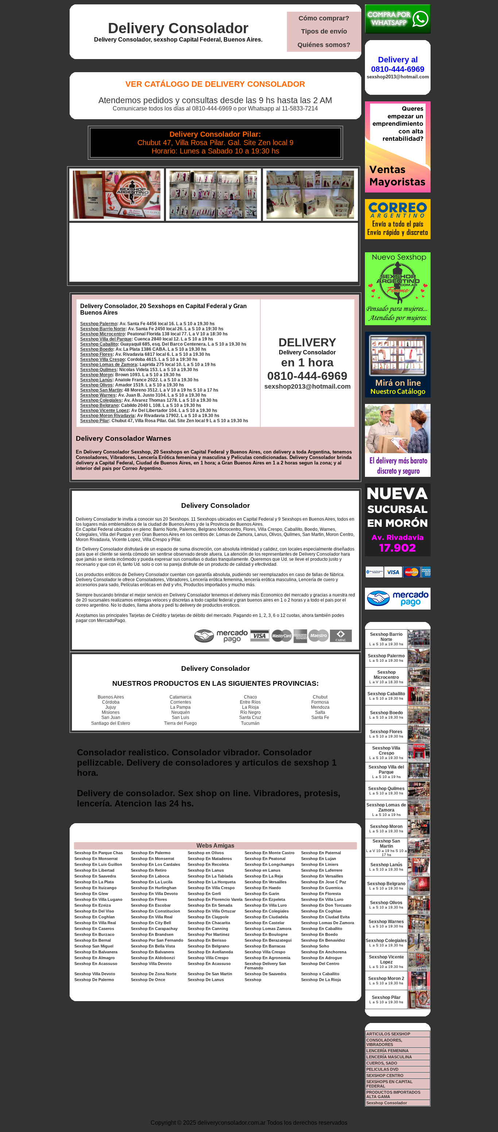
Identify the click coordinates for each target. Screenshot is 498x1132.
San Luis (180, 717)
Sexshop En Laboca (150, 876)
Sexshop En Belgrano (208, 946)
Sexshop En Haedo (263, 888)
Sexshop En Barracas (265, 946)
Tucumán (250, 723)
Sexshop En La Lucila (151, 882)
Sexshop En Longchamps (269, 864)
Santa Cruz (250, 717)
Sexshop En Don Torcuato (326, 905)
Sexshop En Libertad (94, 870)
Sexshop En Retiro (149, 870)
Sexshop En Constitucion (155, 911)
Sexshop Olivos (96, 385)
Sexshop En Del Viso (94, 911)
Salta (320, 712)
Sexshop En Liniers (319, 864)
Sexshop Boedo (96, 349)
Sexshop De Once (148, 979)
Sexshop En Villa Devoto (154, 893)
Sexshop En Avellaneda (210, 952)
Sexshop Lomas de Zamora (108, 364)
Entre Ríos (250, 702)
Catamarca (180, 697)
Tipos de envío (324, 31)
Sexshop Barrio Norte (102, 328)
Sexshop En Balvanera (95, 952)
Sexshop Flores (96, 354)
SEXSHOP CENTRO (385, 1075)
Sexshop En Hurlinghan (153, 888)
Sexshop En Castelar (264, 923)
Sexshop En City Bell (151, 923)
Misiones (111, 712)
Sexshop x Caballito (320, 974)
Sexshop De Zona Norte (153, 974)
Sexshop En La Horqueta (212, 882)
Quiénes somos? (323, 44)
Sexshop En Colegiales (267, 911)
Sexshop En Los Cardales (155, 864)
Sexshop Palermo (98, 323)
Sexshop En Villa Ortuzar (212, 911)
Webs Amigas (215, 846)
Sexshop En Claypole (208, 917)
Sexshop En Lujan (318, 858)
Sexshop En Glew (91, 893)
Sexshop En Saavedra (95, 876)
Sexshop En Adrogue (321, 958)
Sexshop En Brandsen (152, 934)
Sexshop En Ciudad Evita (325, 917)
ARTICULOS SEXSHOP (388, 1034)
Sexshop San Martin (101, 390)
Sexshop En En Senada (210, 905)
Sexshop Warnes (98, 395)
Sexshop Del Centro (320, 963)
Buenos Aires (111, 697)
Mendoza (320, 707)
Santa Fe (320, 717)
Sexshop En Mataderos (210, 858)
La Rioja (250, 707)
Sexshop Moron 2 (386, 978)
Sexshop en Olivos (206, 853)
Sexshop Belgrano (99, 405)
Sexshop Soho (315, 946)
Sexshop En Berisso (207, 940)
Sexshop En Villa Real (151, 917)
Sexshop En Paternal (321, 853)
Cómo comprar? (324, 18)
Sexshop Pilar (94, 420)
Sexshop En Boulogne (266, 934)
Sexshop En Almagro (94, 958)
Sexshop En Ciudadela (266, 917)
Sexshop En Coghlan (321, 911)
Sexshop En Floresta (321, 893)
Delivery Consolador (178, 28)
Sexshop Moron (96, 374)
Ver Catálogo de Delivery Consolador (215, 84)
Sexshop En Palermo (151, 853)
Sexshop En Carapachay (154, 928)
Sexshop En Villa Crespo (211, 888)
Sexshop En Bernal (92, 940)
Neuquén (180, 712)
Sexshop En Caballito (321, 928)
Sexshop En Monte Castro (270, 853)
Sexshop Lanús (96, 379)
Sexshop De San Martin (210, 974)
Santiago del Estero (110, 723)
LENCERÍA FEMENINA (387, 1051)
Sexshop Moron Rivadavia (107, 415)
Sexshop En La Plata (94, 882)
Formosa (320, 702)
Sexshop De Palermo (94, 979)
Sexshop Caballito (99, 344)
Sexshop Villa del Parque (106, 339)
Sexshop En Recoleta (208, 864)
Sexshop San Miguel (93, 946)
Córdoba (111, 702)
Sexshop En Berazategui (268, 940)
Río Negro (250, 712)
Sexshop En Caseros (94, 928)
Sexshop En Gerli (204, 893)
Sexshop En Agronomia (267, 958)
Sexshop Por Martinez (209, 934)
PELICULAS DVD (382, 1069)
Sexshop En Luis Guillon (98, 864)
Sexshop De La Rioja (321, 979)
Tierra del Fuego (180, 723)
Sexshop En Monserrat (96, 858)
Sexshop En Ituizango (95, 888)
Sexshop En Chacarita (209, 923)
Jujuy (110, 707)
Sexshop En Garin (262, 893)
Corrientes (180, 702)
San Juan (110, 717)
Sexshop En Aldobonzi (153, 958)
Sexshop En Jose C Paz (323, 882)
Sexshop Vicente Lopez (104, 410)
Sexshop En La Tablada (210, 876)
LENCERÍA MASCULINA (389, 1057)
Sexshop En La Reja (264, 876)
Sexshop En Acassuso (95, 963)
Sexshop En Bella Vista (153, 946)
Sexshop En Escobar (151, 905)
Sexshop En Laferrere (321, 870)
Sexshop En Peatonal (265, 858)
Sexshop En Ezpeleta (265, 899)
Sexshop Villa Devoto (151, 963)
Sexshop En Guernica (322, 888)
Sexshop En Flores (149, 899)
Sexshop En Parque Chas (98, 853)
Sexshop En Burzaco (94, 934)
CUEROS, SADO (381, 1063)
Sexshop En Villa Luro (322, 899)
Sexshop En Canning (208, 928)
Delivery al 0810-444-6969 (397, 64)
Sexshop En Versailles (322, 876)
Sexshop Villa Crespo (102, 359)
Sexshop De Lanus (206, 979)
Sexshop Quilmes (98, 369)
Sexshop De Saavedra (265, 974)
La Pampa (180, 707)
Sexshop (253, 979)
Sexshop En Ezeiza (92, 905)
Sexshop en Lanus (262, 870)
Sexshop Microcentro (102, 334)
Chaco (250, 697)
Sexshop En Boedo (319, 934)
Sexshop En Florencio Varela (215, 899)
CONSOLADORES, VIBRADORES (384, 1042)
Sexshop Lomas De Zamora (327, 923)
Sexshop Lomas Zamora (268, 928)
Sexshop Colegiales (100, 400)
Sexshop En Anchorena (323, 952)
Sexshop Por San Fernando (157, 940)
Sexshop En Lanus (206, 870)
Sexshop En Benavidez (323, 940)
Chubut (320, 697)
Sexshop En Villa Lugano (98, 899)
